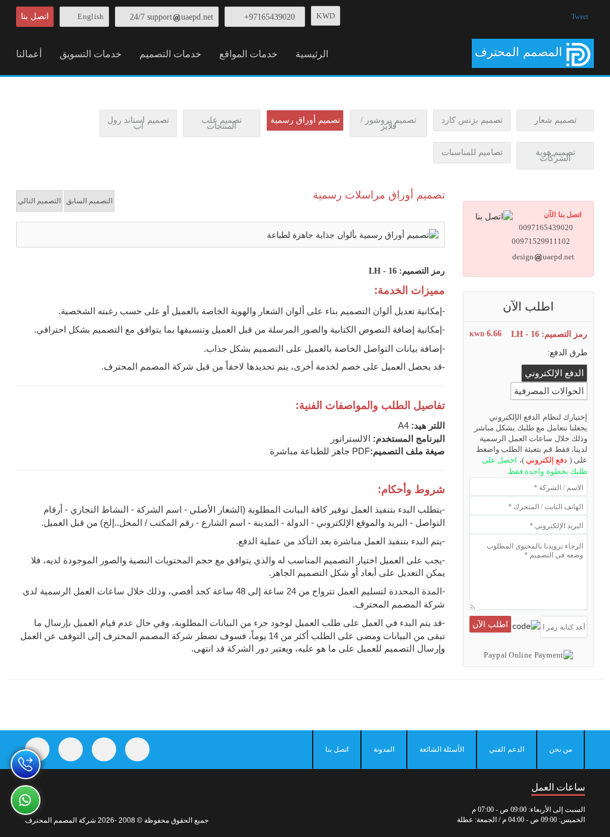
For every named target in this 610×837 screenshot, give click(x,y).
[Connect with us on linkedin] (137, 749)
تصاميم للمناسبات (472, 152)
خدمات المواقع (248, 54)
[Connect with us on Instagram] (104, 749)
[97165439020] (26, 764)
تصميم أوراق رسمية (305, 120)
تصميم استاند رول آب (138, 123)
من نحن (560, 749)
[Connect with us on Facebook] (37, 749)
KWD (325, 15)
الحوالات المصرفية (549, 391)
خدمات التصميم (170, 54)
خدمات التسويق (91, 54)
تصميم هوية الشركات (555, 155)
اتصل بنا (35, 16)
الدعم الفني (506, 749)
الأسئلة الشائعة (441, 749)
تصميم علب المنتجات (221, 123)
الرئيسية (311, 54)
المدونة (384, 749)
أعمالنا (29, 54)
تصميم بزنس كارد (472, 120)
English (90, 16)
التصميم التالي (39, 201)
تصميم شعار (555, 120)
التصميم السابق (89, 201)
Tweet (579, 17)
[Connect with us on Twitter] (70, 749)
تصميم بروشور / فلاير (388, 123)
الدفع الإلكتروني (554, 373)
